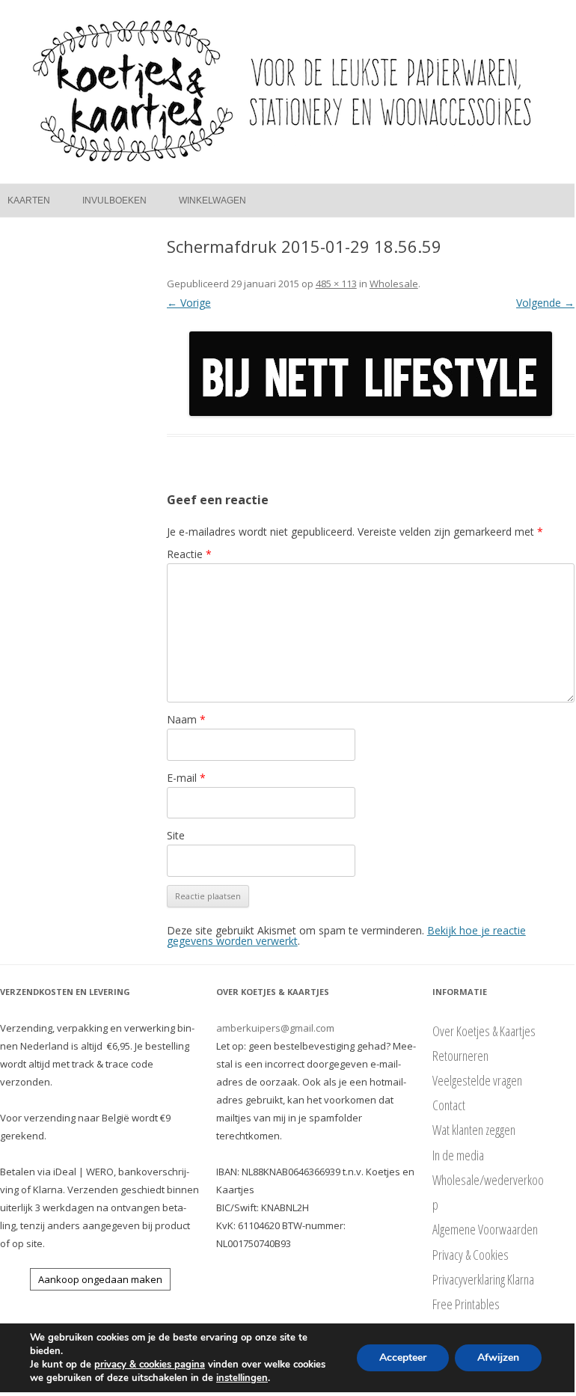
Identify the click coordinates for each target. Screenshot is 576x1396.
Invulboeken (114, 200)
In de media (458, 1155)
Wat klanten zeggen (473, 1130)
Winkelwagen (212, 200)
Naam (186, 719)
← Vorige (189, 303)
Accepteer (402, 1357)
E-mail (186, 778)
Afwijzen (498, 1357)
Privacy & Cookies (470, 1255)
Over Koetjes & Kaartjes (484, 1031)
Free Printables (466, 1304)
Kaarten (28, 200)
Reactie (189, 554)
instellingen (242, 1378)
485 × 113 (336, 283)
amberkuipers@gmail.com (275, 1028)
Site (176, 835)
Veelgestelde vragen (477, 1080)
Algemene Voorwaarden (485, 1229)
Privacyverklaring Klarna (483, 1279)
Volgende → (545, 303)
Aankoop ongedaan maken (100, 1279)
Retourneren (460, 1056)
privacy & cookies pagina (149, 1364)
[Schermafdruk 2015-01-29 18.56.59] (371, 373)
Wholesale (394, 283)
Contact (448, 1105)
